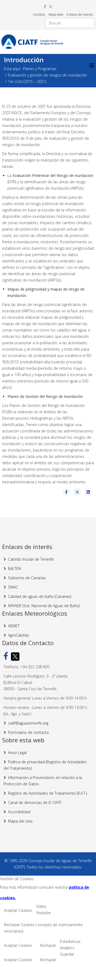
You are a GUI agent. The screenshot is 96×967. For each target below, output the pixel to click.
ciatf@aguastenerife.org (28, 723)
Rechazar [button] (48, 945)
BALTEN (14, 568)
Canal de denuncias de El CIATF (35, 802)
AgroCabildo (18, 635)
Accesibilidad (19, 811)
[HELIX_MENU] (91, 65)
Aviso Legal (17, 752)
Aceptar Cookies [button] (18, 910)
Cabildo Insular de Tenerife (31, 559)
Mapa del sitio (20, 821)
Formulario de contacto (28, 732)
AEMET (13, 625)
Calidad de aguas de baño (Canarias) (39, 596)
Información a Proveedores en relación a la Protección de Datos (42, 780)
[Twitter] (13, 656)
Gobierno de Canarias (27, 577)
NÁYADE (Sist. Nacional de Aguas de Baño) (44, 605)
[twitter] (51, 6)
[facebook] (45, 6)
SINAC (13, 587)
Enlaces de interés (80, 14)
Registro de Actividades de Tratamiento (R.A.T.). (48, 793)
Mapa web (56, 14)
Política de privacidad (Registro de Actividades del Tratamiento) (45, 765)
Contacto (39, 14)
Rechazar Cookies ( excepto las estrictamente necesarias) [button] (43, 928)
